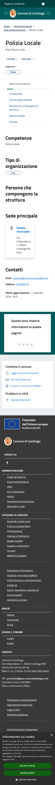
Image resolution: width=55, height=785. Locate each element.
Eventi (10, 643)
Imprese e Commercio (18, 536)
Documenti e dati (16, 506)
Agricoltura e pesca (17, 600)
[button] (27, 779)
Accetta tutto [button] (27, 765)
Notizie (10, 615)
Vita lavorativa (14, 531)
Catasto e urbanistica (18, 546)
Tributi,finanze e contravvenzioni (24, 580)
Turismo (11, 551)
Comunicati (13, 620)
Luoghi (10, 638)
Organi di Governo (16, 477)
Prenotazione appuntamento (22, 700)
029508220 (22, 284)
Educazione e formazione (20, 570)
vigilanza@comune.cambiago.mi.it (30, 278)
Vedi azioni (27, 59)
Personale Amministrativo (20, 501)
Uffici (9, 487)
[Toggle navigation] (6, 13)
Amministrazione (23, 26)
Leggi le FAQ (13, 710)
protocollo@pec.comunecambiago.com (27, 678)
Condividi (11, 59)
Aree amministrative (14, 30)
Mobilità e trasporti (17, 555)
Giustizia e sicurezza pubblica (22, 575)
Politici (10, 496)
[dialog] (27, 758)
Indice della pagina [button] (19, 83)
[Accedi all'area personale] (43, 3)
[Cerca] (48, 13)
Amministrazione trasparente (22, 729)
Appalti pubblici (15, 541)
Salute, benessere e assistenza (23, 590)
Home (7, 26)
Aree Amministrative (18, 482)
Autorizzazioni (14, 595)
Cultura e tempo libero (18, 526)
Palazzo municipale (23, 230)
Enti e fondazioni (15, 491)
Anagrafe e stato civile (18, 521)
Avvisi (10, 624)
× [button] (51, 735)
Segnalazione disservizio (19, 705)
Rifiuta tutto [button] (27, 773)
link (12, 759)
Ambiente (12, 585)
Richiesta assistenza (17, 714)
